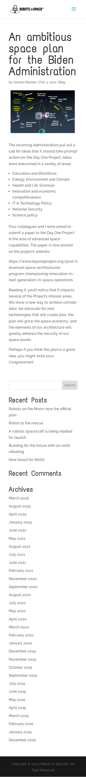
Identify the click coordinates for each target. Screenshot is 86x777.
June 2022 (17, 530)
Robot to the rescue (26, 423)
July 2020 (17, 603)
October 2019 (20, 667)
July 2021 (17, 554)
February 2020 (21, 635)
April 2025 (17, 514)
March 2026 (19, 498)
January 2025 (20, 522)
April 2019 (17, 708)
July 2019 (17, 683)
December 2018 (22, 740)
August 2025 (20, 506)
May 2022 (17, 538)
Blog (61, 82)
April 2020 (18, 619)
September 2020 (23, 587)
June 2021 (17, 562)
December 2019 (22, 651)
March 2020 (19, 627)
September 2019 (23, 675)
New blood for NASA (26, 460)
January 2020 (20, 643)
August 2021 (19, 546)
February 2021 (21, 570)
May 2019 (17, 700)
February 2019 (21, 724)
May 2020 (17, 611)
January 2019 (20, 732)
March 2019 (18, 716)
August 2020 (20, 595)
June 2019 (17, 691)
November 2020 (23, 579)
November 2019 (22, 659)
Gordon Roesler (25, 82)
